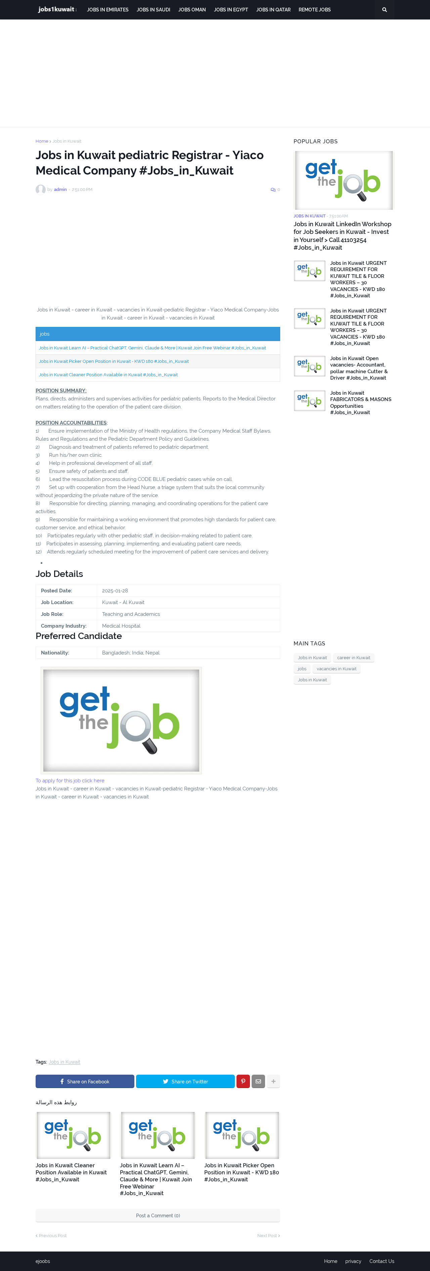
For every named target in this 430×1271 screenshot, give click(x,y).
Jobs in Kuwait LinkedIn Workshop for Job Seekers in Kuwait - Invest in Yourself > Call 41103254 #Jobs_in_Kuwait (342, 236)
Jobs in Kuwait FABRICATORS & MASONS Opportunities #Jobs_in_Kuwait (360, 403)
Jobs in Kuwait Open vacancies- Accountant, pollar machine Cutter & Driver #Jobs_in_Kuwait (359, 368)
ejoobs (43, 1261)
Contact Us (382, 1261)
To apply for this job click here (70, 781)
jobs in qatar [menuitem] (273, 9)
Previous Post (53, 1235)
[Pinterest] (243, 1081)
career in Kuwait (353, 657)
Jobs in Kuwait (66, 141)
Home (42, 141)
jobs (302, 668)
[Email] (258, 1081)
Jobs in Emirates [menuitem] (108, 9)
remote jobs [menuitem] (315, 9)
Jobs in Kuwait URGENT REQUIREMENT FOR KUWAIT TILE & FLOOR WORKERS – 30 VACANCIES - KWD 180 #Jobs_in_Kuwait (358, 279)
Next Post (267, 1235)
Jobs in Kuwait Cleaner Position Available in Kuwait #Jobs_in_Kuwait (108, 374)
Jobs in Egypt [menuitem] (231, 9)
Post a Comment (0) (158, 1215)
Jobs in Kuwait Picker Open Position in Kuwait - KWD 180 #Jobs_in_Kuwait (114, 361)
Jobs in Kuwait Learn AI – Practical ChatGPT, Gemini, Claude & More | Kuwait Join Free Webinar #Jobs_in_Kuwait (152, 347)
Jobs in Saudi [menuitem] (153, 9)
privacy (353, 1261)
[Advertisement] (215, 73)
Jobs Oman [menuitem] (192, 9)
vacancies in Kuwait (336, 668)
